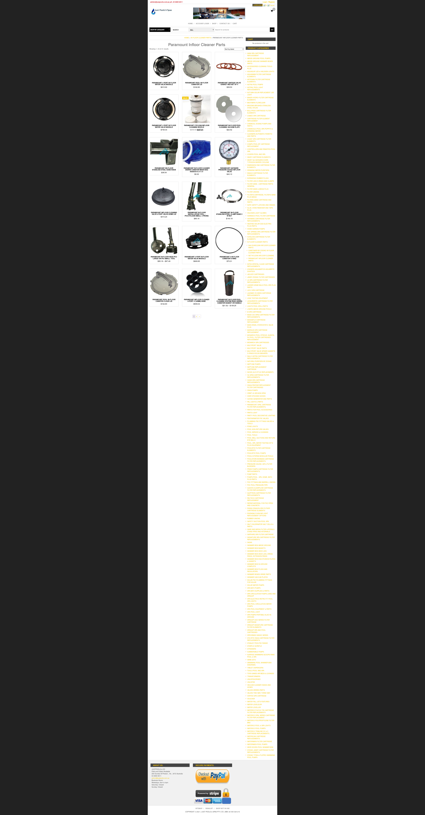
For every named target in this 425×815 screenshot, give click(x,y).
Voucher (251, 699)
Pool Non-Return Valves (258, 429)
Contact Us (224, 23)
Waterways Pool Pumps (257, 744)
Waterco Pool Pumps (256, 728)
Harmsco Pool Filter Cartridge (261, 216)
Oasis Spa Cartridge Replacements (256, 381)
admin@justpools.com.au (160, 778)
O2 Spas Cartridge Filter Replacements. (258, 376)
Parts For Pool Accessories (259, 410)
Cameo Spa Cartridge (256, 116)
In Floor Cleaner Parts (201, 38)
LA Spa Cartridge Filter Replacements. (257, 281)
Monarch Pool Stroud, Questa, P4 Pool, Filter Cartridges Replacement (260, 337)
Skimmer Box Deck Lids (257, 551)
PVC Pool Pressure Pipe (257, 485)
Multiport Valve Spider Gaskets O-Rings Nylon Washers (261, 352)
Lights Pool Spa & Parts (257, 306)
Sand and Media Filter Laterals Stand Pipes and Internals (260, 530)
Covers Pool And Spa (256, 154)
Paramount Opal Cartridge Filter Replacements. (259, 406)
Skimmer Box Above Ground (259, 545)
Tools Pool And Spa (255, 670)
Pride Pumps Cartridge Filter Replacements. (260, 470)
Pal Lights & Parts (255, 402)
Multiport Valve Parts (257, 348)
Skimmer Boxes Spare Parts (259, 574)
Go (272, 30)
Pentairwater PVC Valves (258, 418)
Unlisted (251, 682)
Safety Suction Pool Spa (258, 521)
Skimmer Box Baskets (256, 548)
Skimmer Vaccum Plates (257, 577)
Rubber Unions (253, 518)
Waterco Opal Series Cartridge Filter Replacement (261, 716)
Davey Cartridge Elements (258, 157)
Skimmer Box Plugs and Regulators (257, 570)
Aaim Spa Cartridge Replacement (255, 54)
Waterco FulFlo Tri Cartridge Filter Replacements (260, 711)
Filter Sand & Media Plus (257, 189)
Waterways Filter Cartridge (259, 741)
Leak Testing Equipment (257, 298)
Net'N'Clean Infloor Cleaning (261, 255)
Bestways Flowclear (256, 103)
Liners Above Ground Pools (259, 309)
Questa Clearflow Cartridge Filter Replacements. (260, 489)
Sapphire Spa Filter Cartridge (260, 534)
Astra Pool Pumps (255, 84)
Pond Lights (252, 426)
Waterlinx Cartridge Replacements (256, 737)
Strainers (251, 649)
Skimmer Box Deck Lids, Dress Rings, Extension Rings (260, 555)
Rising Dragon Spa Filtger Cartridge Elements (258, 509)
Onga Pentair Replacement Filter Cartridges (259, 386)
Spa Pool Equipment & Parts (259, 609)
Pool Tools (252, 435)
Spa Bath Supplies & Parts (258, 591)
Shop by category (157, 30)
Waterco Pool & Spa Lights (258, 725)
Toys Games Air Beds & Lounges (260, 673)
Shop (214, 23)
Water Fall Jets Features (258, 701)
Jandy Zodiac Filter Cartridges (261, 277)
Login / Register (269, 2)
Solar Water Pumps (255, 585)
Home (190, 23)
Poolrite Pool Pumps (256, 453)
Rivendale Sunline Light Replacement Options (257, 514)
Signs (249, 542)
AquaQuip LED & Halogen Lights (260, 71)
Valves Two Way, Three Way (258, 693)
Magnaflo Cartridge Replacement (256, 321)
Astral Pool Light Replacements (255, 88)
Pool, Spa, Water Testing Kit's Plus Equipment (260, 444)
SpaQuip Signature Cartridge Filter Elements (260, 626)
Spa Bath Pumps (253, 588)
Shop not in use (223, 808)
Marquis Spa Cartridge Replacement (257, 331)
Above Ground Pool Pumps (258, 58)
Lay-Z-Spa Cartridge (255, 290)
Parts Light (252, 412)
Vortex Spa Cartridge (256, 696)
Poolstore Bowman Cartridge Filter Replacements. (260, 460)
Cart (235, 23)
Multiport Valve (254, 345)
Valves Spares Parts (256, 690)
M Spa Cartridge (254, 312)
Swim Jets (251, 660)
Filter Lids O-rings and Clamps (260, 181)
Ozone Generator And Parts (259, 399)
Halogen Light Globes (256, 213)
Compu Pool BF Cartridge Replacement (258, 145)
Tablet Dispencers (255, 668)
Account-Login (202, 23)
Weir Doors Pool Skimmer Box (260, 747)
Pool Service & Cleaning (257, 432)
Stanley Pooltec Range (257, 643)
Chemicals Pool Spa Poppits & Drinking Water (260, 130)
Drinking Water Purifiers (258, 170)
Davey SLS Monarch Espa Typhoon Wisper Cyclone (258, 161)
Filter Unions (253, 192)
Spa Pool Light (253, 612)
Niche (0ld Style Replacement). (260, 372)
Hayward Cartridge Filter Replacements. (258, 220)
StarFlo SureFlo (254, 646)
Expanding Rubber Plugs (258, 178)
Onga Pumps (252, 390)
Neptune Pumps (253, 364)
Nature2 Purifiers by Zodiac (259, 361)
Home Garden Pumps (256, 229)
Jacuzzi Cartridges (255, 274)
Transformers (253, 676)
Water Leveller (254, 707)
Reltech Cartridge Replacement (255, 499)
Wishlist (209, 808)
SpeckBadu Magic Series (257, 635)
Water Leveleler (254, 704)
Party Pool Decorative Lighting (261, 415)
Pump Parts (252, 474)
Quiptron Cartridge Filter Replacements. (259, 494)
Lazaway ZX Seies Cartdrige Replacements (259, 294)
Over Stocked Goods (256, 396)
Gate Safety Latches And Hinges (261, 205)
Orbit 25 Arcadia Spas (256, 393)
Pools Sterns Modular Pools (260, 456)
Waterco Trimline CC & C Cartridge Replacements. (258, 732)
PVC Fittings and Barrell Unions (261, 482)
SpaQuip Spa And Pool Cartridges (256, 631)
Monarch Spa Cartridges (258, 342)
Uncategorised (254, 679)
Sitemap (198, 808)
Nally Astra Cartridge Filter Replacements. (260, 357)
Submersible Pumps (255, 652)
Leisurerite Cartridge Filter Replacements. (260, 302)
